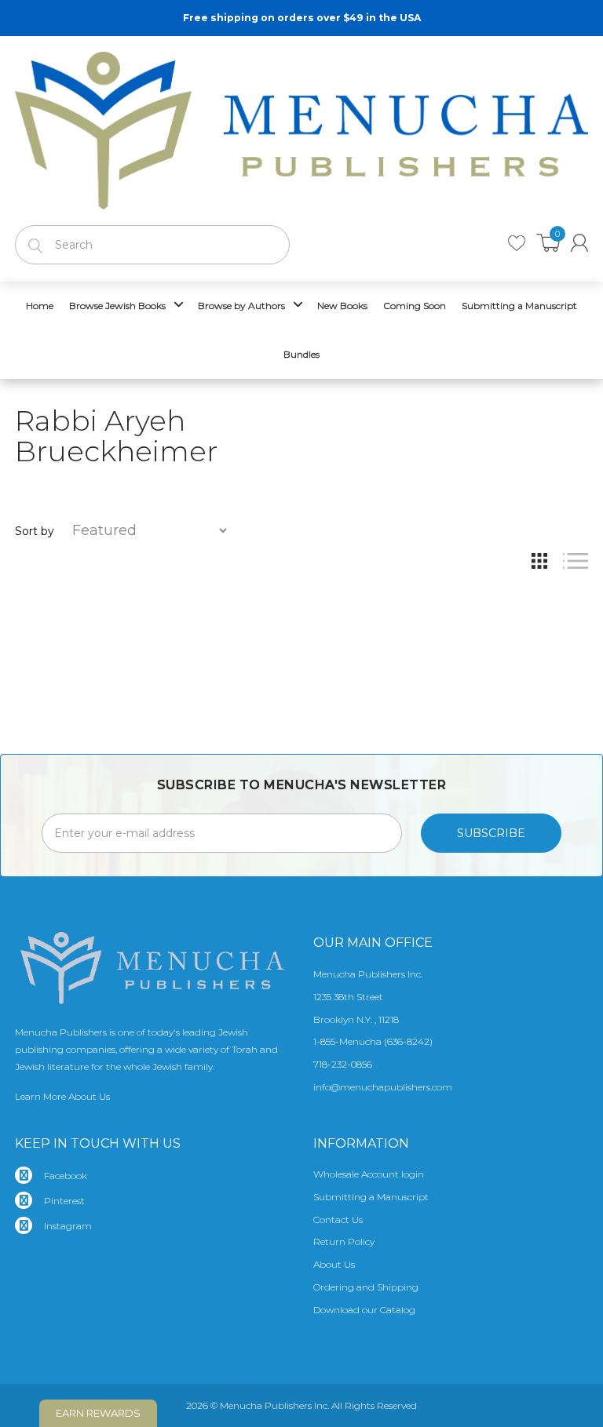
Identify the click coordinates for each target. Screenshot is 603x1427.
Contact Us (338, 1219)
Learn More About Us (62, 1096)
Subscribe (491, 833)
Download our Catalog (364, 1310)
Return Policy (344, 1241)
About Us (334, 1264)
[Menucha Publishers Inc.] (301, 127)
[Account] (579, 243)
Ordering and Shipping (365, 1287)
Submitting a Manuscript (371, 1197)
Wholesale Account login (368, 1174)
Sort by (34, 531)
